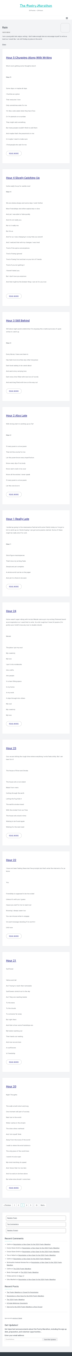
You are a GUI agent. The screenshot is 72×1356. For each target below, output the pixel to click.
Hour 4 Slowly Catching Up (23, 177)
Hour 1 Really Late (17, 519)
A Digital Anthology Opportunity (17, 1303)
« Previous (7, 1205)
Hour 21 (11, 960)
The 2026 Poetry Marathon (22, 1269)
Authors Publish (17, 1318)
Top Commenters (13, 1224)
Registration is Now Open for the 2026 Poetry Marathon (32, 1244)
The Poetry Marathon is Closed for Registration (22, 1292)
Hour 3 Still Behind (18, 320)
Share (4, 44)
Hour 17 (21, 1276)
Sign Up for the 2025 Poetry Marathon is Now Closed (24, 1307)
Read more (14, 153)
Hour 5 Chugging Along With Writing (29, 57)
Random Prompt (12, 1230)
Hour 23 (11, 748)
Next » (43, 1205)
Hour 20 (11, 1086)
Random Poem (12, 1218)
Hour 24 (11, 611)
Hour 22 (11, 860)
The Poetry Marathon (36, 6)
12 (36, 1205)
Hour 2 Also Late (16, 415)
